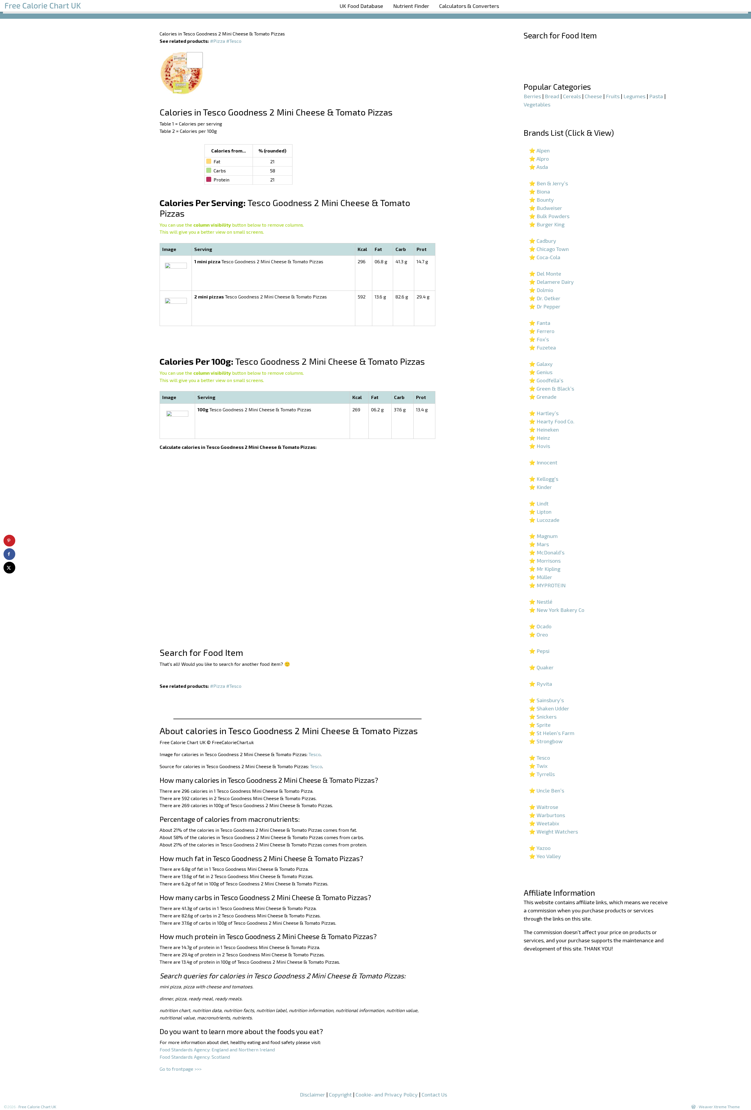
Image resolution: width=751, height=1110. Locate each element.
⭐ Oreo (538, 634)
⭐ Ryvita (540, 683)
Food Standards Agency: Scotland (195, 1057)
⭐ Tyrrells (542, 774)
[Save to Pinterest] (9, 540)
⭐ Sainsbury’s (546, 700)
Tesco (315, 754)
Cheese (593, 96)
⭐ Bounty (541, 199)
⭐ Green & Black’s (551, 388)
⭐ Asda (538, 167)
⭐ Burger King (546, 224)
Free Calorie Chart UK (37, 1106)
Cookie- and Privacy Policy (387, 1094)
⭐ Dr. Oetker (544, 298)
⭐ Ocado (540, 626)
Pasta (656, 96)
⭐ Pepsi (539, 651)
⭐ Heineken (544, 429)
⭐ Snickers (543, 716)
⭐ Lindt (539, 503)
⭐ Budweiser (545, 208)
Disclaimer (312, 1094)
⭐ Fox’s (539, 339)
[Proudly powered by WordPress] (693, 1106)
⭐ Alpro (539, 158)
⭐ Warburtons (547, 815)
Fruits (613, 96)
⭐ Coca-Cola (544, 257)
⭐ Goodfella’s (546, 380)
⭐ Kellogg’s (543, 479)
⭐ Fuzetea (542, 347)
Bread (552, 96)
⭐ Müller (540, 577)
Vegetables (537, 104)
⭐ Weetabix (544, 823)
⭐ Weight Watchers (553, 831)
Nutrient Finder (411, 6)
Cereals (572, 96)
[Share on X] (9, 567)
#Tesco (233, 41)
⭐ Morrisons (545, 560)
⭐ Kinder (540, 487)
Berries (532, 96)
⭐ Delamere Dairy (551, 282)
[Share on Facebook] (9, 554)
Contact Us (434, 1094)
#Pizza (217, 41)
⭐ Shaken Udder (549, 708)
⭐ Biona (539, 191)
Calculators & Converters (469, 6)
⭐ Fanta (539, 323)
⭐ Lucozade (544, 520)
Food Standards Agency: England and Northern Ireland (217, 1049)
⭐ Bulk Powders (549, 216)
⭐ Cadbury (542, 240)
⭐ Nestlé (540, 601)
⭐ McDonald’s (546, 552)
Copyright (340, 1094)
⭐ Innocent (543, 462)
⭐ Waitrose (543, 807)
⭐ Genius (540, 372)
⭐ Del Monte (545, 273)
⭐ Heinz (539, 438)
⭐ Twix (538, 766)
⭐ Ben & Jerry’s (548, 183)
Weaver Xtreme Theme (719, 1106)
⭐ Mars (539, 544)
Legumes (634, 96)
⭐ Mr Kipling (544, 569)
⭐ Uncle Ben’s (546, 790)
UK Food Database (361, 6)
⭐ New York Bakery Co (556, 610)
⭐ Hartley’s (544, 413)
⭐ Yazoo (540, 848)
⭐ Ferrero (541, 331)
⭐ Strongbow (546, 741)
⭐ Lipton (540, 511)
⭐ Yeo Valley (545, 856)
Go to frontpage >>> (181, 1069)
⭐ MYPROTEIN (547, 585)
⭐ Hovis (539, 446)
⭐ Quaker (541, 667)
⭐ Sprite (540, 725)
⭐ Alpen (539, 150)
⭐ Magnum (543, 536)
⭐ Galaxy (541, 364)
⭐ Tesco (539, 757)
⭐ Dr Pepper (544, 306)
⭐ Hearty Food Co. (551, 421)
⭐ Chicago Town (549, 249)
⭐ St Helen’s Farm (551, 733)
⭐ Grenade (543, 396)
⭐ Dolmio (541, 290)
